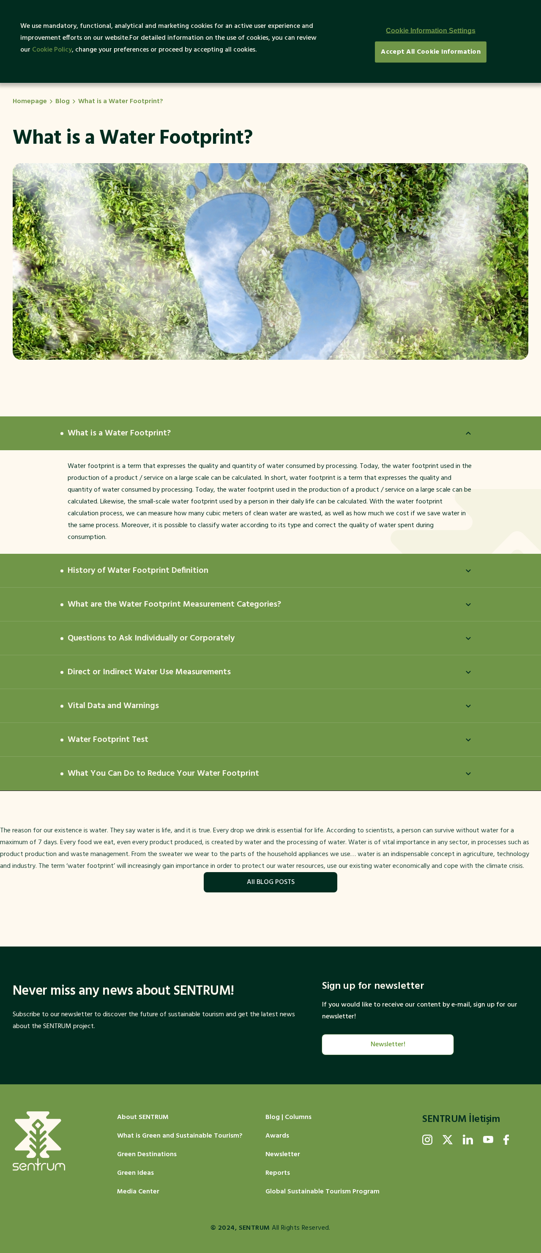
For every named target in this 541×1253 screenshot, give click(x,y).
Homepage (30, 101)
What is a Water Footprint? (120, 101)
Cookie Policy (52, 49)
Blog (62, 101)
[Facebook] (506, 1140)
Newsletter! (388, 1044)
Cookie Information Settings (430, 30)
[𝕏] (448, 1140)
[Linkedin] (468, 1140)
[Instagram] (427, 1140)
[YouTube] (488, 1140)
